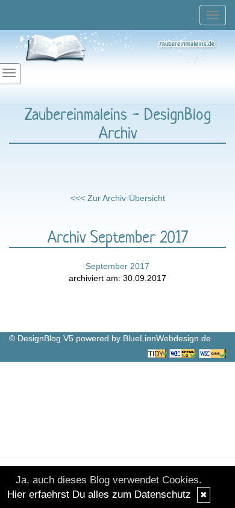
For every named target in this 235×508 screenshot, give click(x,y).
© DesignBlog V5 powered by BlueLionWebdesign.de (110, 338)
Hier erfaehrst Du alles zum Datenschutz (99, 494)
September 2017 (117, 266)
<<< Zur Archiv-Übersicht (117, 198)
